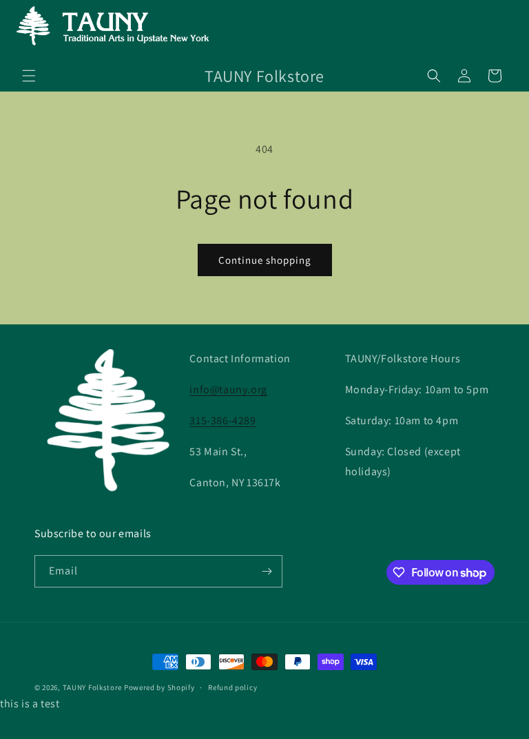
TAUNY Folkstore (93, 687)
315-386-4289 (222, 420)
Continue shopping (264, 260)
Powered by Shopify (159, 687)
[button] (29, 76)
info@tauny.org (228, 389)
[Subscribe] (266, 571)
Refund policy (232, 687)
